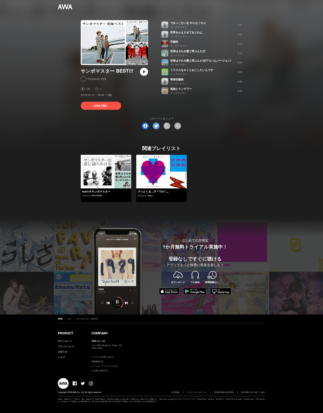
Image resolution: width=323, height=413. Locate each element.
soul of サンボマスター (96, 191)
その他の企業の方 (100, 370)
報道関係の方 (98, 361)
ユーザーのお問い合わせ (103, 356)
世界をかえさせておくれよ (186, 32)
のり (103, 79)
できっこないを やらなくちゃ (188, 23)
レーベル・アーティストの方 (105, 365)
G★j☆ (151, 195)
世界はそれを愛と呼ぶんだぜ (187, 51)
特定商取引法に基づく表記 (253, 392)
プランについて (66, 346)
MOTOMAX (97, 195)
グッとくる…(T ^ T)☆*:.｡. (153, 191)
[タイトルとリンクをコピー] (167, 126)
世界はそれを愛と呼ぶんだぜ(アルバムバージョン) (200, 60)
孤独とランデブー (181, 89)
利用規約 (176, 392)
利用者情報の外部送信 (224, 392)
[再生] (144, 72)
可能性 (174, 42)
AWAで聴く (101, 106)
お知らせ (62, 351)
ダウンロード (65, 341)
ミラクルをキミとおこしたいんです (191, 70)
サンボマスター (178, 27)
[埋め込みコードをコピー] (177, 126)
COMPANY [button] (100, 333)
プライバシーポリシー (197, 392)
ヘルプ (61, 357)
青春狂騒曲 (177, 79)
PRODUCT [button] (65, 333)
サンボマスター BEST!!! (87, 318)
